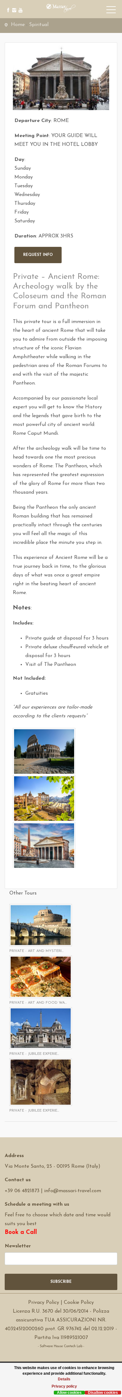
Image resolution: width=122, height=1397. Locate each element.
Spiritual (38, 24)
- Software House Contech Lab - (61, 1346)
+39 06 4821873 (22, 1190)
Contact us (18, 1179)
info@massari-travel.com (72, 1190)
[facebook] (7, 5)
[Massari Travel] (61, 8)
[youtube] (19, 5)
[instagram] (13, 5)
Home (18, 24)
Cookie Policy (79, 1302)
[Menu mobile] (111, 11)
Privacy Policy (43, 1302)
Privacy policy (64, 1386)
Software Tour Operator (61, 1355)
